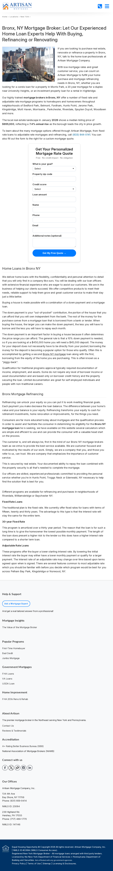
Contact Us (8, 725)
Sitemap (47, 863)
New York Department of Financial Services (49, 856)
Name (36, 204)
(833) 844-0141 (81, 134)
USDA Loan (8, 683)
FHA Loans (8, 673)
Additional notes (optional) (47, 235)
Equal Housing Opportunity (25, 847)
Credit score (39, 184)
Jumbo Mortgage (11, 658)
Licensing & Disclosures (64, 863)
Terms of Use (34, 863)
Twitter (11, 768)
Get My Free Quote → (54, 253)
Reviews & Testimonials (14, 730)
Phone (36, 215)
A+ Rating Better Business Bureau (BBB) (23, 746)
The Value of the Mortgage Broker (19, 627)
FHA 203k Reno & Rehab (15, 699)
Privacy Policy (19, 863)
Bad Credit (7, 653)
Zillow (17, 768)
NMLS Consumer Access (44, 850)
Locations (14, 17)
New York (25, 17)
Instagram (23, 768)
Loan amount (40, 194)
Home (4, 17)
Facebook (5, 768)
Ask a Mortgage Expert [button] (16, 603)
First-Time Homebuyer (13, 648)
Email (35, 225)
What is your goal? (43, 164)
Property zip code (42, 174)
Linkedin (30, 768)
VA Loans (7, 678)
